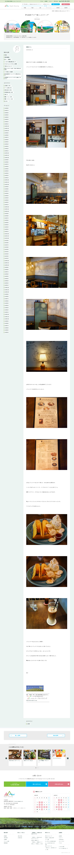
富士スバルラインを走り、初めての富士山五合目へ (13, 69)
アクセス (41, 1)
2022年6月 (7, 220)
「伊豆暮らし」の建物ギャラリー (37, 842)
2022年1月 (7, 231)
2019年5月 (7, 303)
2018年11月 (7, 316)
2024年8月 (7, 162)
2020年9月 (7, 267)
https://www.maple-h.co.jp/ (31, 700)
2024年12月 (7, 153)
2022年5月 (7, 222)
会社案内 (46, 1)
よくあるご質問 (61, 846)
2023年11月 (7, 182)
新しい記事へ (18, 735)
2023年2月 (7, 202)
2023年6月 (7, 193)
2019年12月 (7, 287)
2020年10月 (7, 265)
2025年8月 (7, 135)
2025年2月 (7, 148)
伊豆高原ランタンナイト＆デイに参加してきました (13, 78)
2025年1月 (7, 150)
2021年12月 (7, 233)
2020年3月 (7, 280)
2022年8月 (7, 215)
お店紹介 (28, 723)
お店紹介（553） (8, 85)
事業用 (58, 8)
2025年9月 (7, 132)
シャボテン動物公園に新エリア (10, 61)
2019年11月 (7, 289)
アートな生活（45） (8, 87)
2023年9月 (7, 186)
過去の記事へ (56, 735)
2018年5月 (7, 330)
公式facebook (61, 839)
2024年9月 (7, 159)
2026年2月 (7, 121)
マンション (49, 8)
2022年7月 (7, 218)
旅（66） (6, 101)
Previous (6, 758)
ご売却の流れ (20, 837)
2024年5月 (7, 168)
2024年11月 (7, 155)
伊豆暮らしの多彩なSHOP (49, 837)
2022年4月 (7, 224)
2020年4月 (7, 278)
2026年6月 (7, 112)
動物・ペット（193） (8, 96)
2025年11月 (7, 128)
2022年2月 (7, 229)
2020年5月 (7, 276)
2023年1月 (7, 204)
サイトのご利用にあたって (63, 848)
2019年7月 (7, 298)
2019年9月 (7, 294)
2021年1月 (7, 258)
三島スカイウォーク (8, 66)
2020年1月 (7, 285)
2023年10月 (7, 184)
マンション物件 (6, 841)
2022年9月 (7, 213)
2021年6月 (7, 247)
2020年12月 (7, 260)
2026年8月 (7, 108)
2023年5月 (7, 195)
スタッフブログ (61, 841)
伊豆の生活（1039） (8, 90)
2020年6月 (7, 274)
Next (67, 758)
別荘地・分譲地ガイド (35, 840)
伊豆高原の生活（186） (9, 92)
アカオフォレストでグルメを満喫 (11, 63)
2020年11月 (7, 262)
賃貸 (66, 8)
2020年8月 (7, 269)
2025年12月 (7, 126)
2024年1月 (7, 177)
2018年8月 (7, 323)
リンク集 (46, 849)
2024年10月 (7, 157)
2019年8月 (7, 296)
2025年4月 (7, 144)
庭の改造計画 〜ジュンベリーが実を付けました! (13, 75)
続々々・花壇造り (8, 59)
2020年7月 (7, 271)
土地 (40, 8)
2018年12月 (7, 314)
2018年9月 (7, 321)
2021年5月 (7, 249)
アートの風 (47, 839)
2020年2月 (7, 283)
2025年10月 (7, 130)
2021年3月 (7, 253)
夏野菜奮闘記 (7, 57)
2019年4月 (7, 305)
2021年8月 (7, 242)
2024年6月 (7, 166)
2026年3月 (7, 119)
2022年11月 (7, 209)
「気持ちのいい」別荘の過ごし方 (50, 847)
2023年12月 (7, 179)
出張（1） (6, 94)
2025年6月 (7, 139)
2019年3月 (7, 307)
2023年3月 (7, 200)
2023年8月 (7, 188)
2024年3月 (7, 173)
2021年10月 (7, 238)
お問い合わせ (56, 1)
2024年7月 (7, 164)
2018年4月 (7, 332)
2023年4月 (7, 197)
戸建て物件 (6, 837)
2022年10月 (7, 211)
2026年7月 (7, 110)
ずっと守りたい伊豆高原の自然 (50, 841)
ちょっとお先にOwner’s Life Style (50, 844)
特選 (24, 8)
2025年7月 (7, 137)
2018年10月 (7, 318)
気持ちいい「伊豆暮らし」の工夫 (37, 843)
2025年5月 (7, 141)
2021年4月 (7, 251)
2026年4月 (7, 117)
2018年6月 (7, 327)
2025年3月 (7, 146)
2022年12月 (7, 206)
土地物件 (5, 839)
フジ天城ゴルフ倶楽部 (9, 71)
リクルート (50, 1)
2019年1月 (7, 312)
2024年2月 (7, 175)
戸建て (32, 8)
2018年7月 (7, 325)
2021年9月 (7, 240)
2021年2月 (7, 256)
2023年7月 (7, 191)
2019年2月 (7, 309)
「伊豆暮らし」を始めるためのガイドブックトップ (36, 838)
